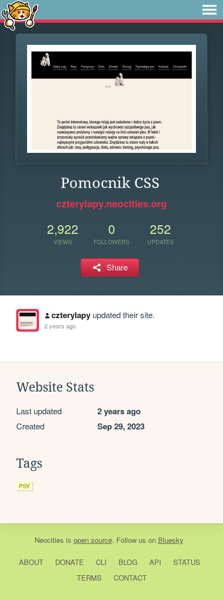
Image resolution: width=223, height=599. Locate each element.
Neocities (49, 540)
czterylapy (70, 315)
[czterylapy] (27, 320)
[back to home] (20, 15)
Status (186, 562)
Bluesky (170, 540)
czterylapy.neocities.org (111, 204)
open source (93, 540)
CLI (101, 562)
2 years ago (60, 325)
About (31, 562)
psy (24, 486)
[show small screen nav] (209, 9)
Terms (89, 578)
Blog (128, 562)
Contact (130, 578)
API (155, 562)
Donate (69, 562)
